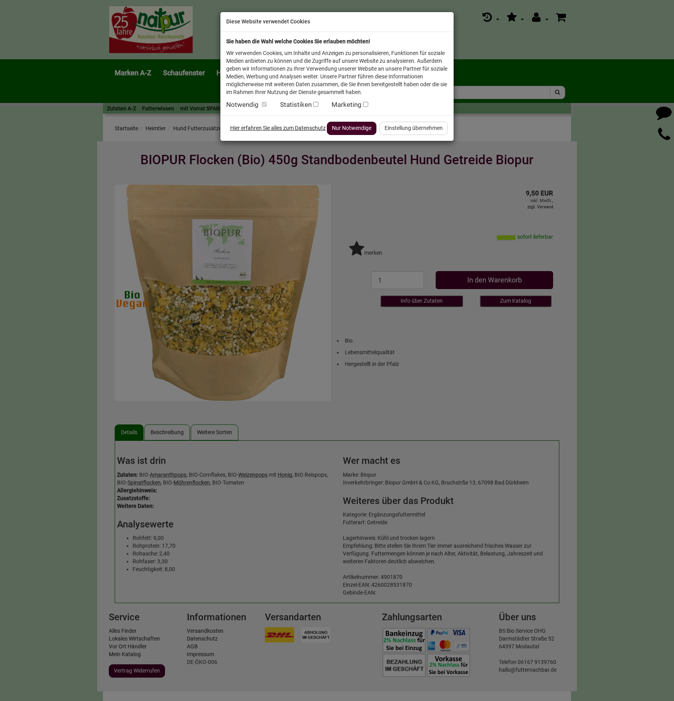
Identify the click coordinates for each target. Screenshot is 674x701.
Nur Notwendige (351, 128)
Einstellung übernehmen (414, 128)
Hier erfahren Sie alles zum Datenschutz (278, 128)
